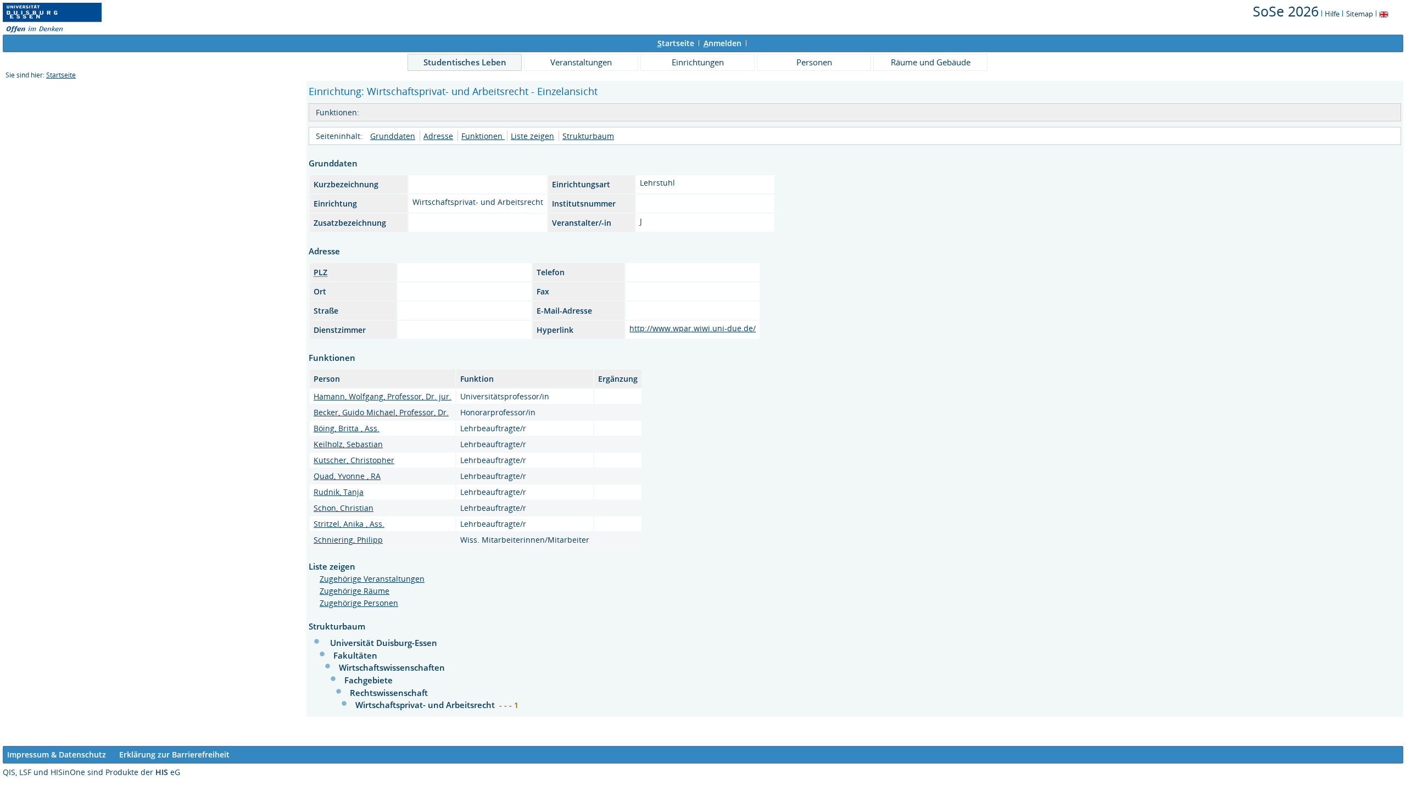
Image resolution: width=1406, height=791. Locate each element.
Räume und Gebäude (930, 62)
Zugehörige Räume (354, 591)
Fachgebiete (368, 680)
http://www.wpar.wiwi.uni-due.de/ (692, 328)
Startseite (61, 75)
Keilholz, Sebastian (348, 444)
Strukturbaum (588, 136)
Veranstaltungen (581, 62)
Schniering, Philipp (348, 539)
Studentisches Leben (464, 62)
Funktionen (483, 136)
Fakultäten (355, 655)
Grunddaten (392, 136)
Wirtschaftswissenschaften (392, 667)
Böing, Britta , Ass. (347, 428)
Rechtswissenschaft (389, 692)
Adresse (438, 136)
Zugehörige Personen (359, 603)
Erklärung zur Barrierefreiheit (174, 754)
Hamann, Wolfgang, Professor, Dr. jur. (382, 396)
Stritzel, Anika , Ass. (349, 524)
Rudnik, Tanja (339, 492)
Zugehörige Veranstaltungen (372, 578)
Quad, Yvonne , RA (347, 476)
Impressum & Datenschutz (56, 754)
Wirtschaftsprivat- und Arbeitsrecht (426, 704)
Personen (814, 62)
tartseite (675, 43)
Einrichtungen (698, 62)
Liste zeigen (532, 136)
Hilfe (1332, 14)
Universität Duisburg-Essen (383, 642)
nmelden (722, 43)
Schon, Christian (343, 508)
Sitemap (1359, 14)
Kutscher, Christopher (354, 460)
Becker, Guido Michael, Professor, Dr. (381, 412)
